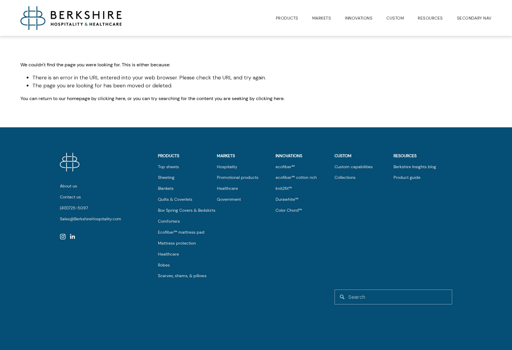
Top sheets (168, 166)
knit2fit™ (284, 188)
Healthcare (168, 254)
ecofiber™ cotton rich (296, 177)
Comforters (169, 221)
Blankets (166, 188)
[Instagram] (63, 237)
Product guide (406, 177)
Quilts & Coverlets (175, 199)
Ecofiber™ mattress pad (181, 232)
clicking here (111, 98)
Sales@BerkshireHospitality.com (90, 218)
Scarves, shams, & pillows (182, 275)
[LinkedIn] (72, 237)
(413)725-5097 (74, 208)
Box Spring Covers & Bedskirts (186, 210)
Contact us (70, 197)
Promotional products (237, 177)
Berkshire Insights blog (414, 166)
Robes (164, 265)
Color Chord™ (289, 210)
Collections (345, 177)
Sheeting (166, 177)
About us (68, 186)
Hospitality (227, 166)
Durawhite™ (287, 199)
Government (229, 199)
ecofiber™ (285, 166)
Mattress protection (177, 243)
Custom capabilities (354, 166)
